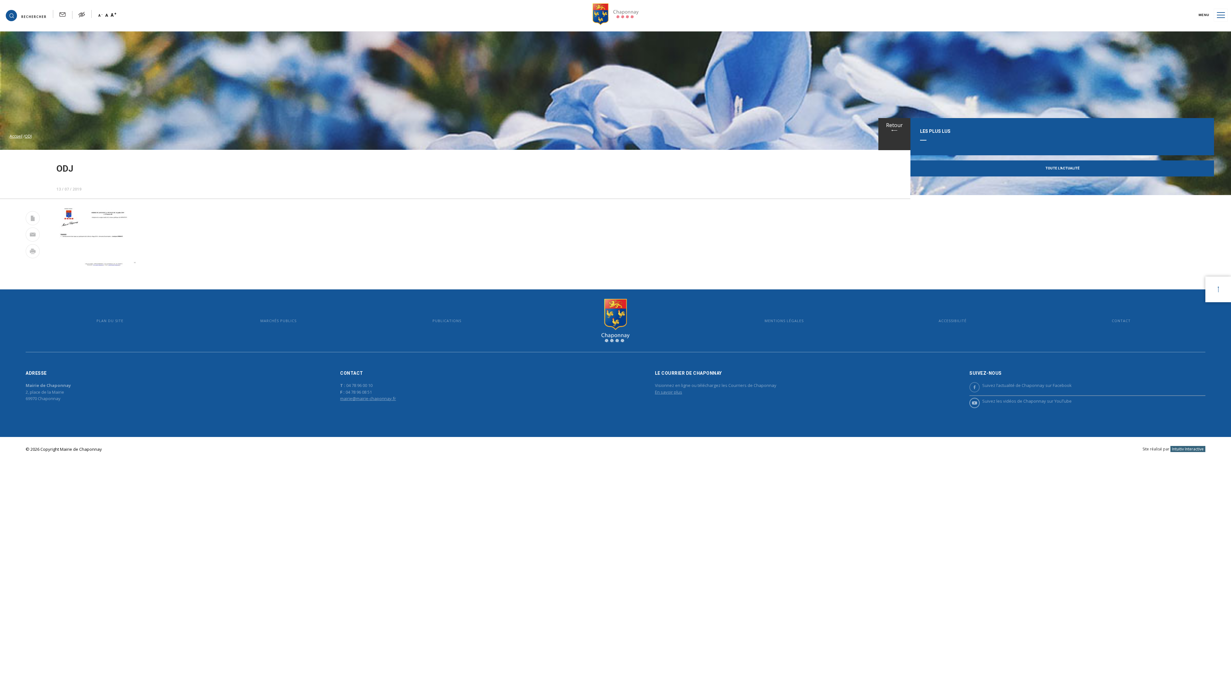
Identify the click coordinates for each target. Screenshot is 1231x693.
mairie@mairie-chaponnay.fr (368, 398)
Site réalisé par (1173, 449)
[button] (26, 15)
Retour (894, 125)
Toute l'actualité (1062, 168)
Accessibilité (953, 320)
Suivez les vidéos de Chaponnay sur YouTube (1027, 401)
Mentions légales (784, 320)
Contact (1121, 320)
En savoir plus (668, 392)
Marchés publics (278, 320)
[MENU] (1221, 15)
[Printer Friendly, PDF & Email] (33, 219)
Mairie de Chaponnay (615, 320)
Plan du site (109, 320)
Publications (446, 320)
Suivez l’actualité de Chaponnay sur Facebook (1027, 385)
